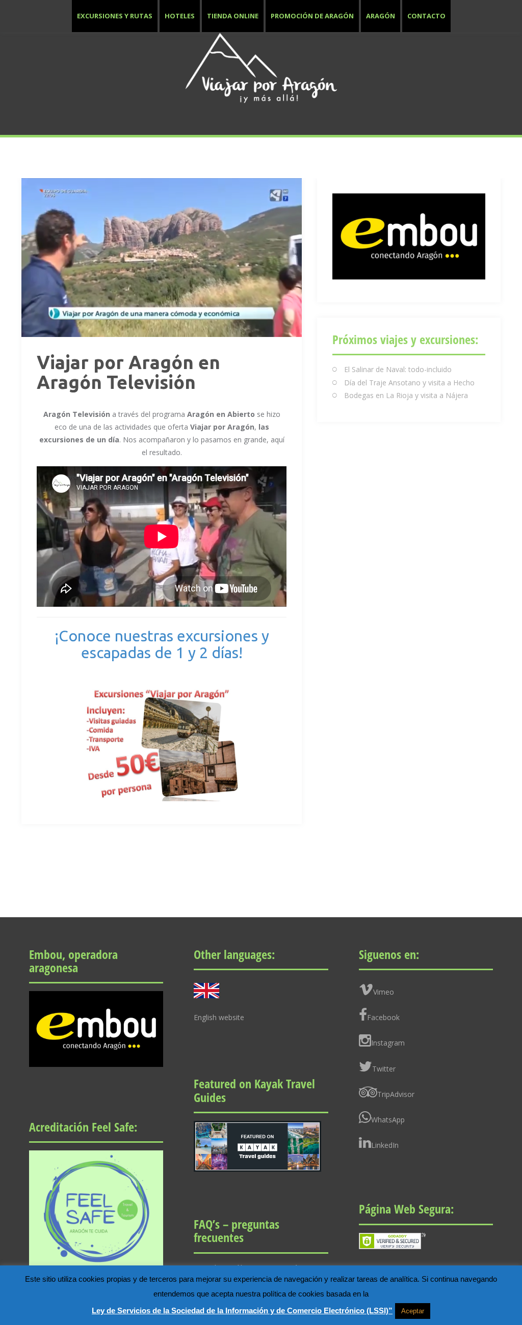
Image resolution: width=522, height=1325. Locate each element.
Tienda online (232, 15)
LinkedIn (385, 1145)
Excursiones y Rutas (114, 15)
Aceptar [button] (412, 1311)
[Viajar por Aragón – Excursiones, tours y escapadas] (261, 67)
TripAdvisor (395, 1094)
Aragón (380, 15)
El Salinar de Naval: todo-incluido (398, 369)
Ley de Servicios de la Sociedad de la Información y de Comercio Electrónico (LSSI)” (242, 1310)
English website (219, 1017)
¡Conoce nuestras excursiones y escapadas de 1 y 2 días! (162, 644)
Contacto (426, 15)
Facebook (383, 1017)
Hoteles (180, 15)
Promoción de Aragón (312, 15)
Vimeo (383, 992)
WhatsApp (388, 1119)
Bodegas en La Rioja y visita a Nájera (406, 395)
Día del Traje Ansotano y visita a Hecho (409, 382)
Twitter (384, 1069)
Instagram (388, 1043)
